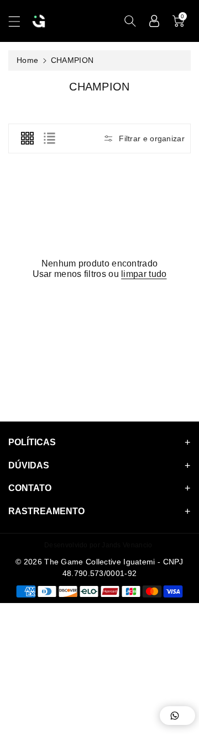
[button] (19, 21)
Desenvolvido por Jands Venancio (98, 545)
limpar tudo (143, 274)
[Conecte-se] (154, 21)
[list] (49, 138)
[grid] (27, 138)
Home (27, 60)
